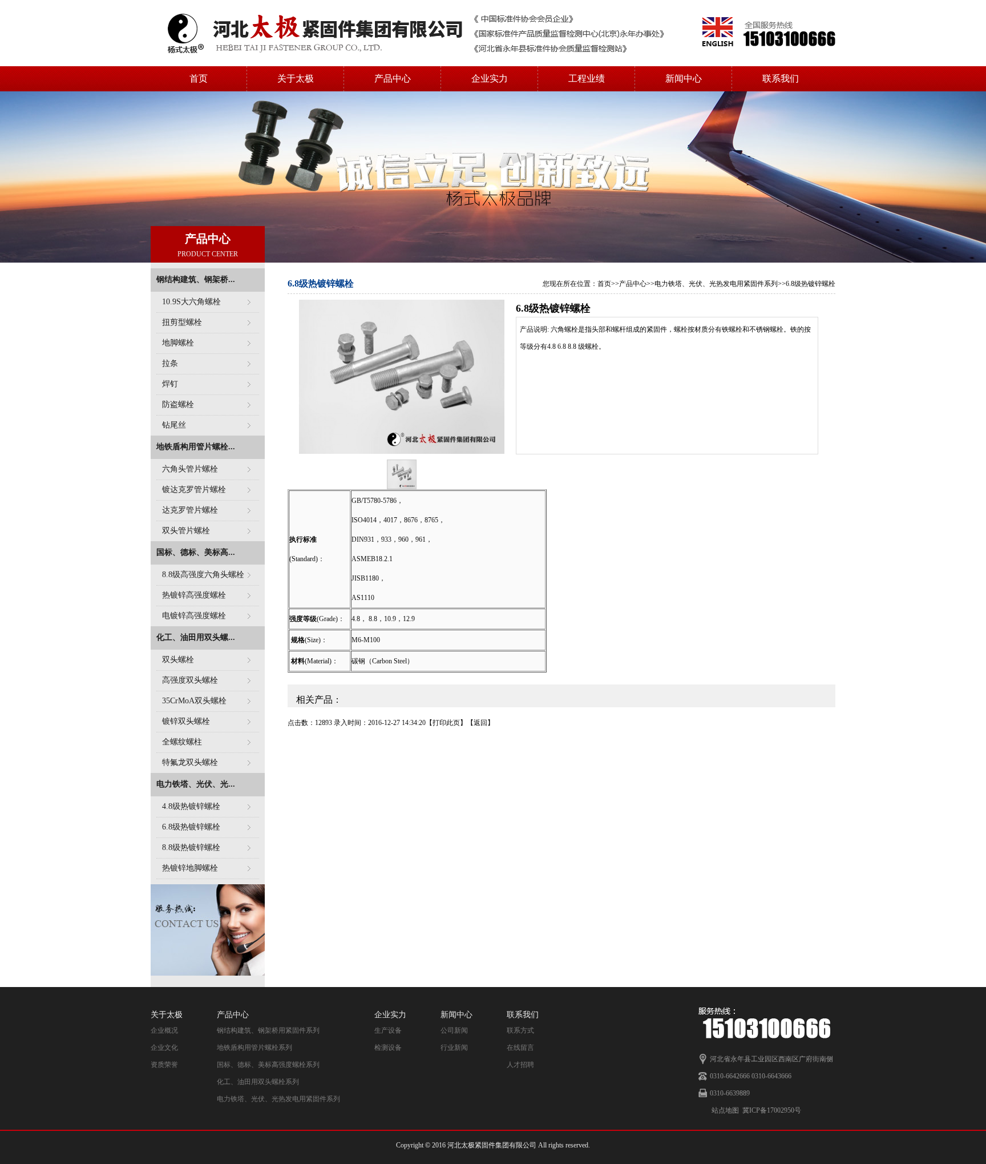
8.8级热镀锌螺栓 (191, 847)
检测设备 (388, 1048)
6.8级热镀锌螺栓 (191, 827)
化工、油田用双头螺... (195, 637)
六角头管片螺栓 (190, 469)
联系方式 (520, 1030)
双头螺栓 (178, 659)
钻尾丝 (174, 425)
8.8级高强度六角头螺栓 (203, 574)
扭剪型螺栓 (182, 322)
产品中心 (392, 78)
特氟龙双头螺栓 (190, 762)
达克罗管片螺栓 (190, 510)
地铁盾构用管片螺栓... (195, 446)
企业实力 (489, 78)
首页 (198, 78)
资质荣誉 (164, 1065)
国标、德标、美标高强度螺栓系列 (268, 1065)
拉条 (170, 363)
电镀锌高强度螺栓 (194, 615)
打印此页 (446, 723)
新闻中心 (683, 78)
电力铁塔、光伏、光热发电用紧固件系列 (716, 284)
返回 (480, 723)
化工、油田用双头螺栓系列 (258, 1082)
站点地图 (725, 1110)
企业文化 (164, 1048)
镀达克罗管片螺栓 (194, 489)
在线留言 (520, 1048)
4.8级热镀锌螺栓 (191, 806)
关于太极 (295, 78)
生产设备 (388, 1030)
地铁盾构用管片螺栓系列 (254, 1048)
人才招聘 (520, 1065)
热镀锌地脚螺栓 (190, 868)
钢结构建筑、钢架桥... (195, 279)
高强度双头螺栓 (190, 680)
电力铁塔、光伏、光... (195, 784)
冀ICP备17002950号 (771, 1110)
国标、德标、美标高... (195, 552)
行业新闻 (454, 1048)
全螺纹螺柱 (182, 742)
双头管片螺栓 (186, 530)
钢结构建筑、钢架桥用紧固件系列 (268, 1030)
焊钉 (170, 384)
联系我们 (780, 78)
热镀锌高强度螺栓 (194, 595)
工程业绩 (586, 78)
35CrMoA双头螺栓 (194, 700)
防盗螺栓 (178, 404)
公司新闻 (454, 1030)
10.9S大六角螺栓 (191, 301)
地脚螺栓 (178, 343)
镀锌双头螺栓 (186, 721)
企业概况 (164, 1030)
